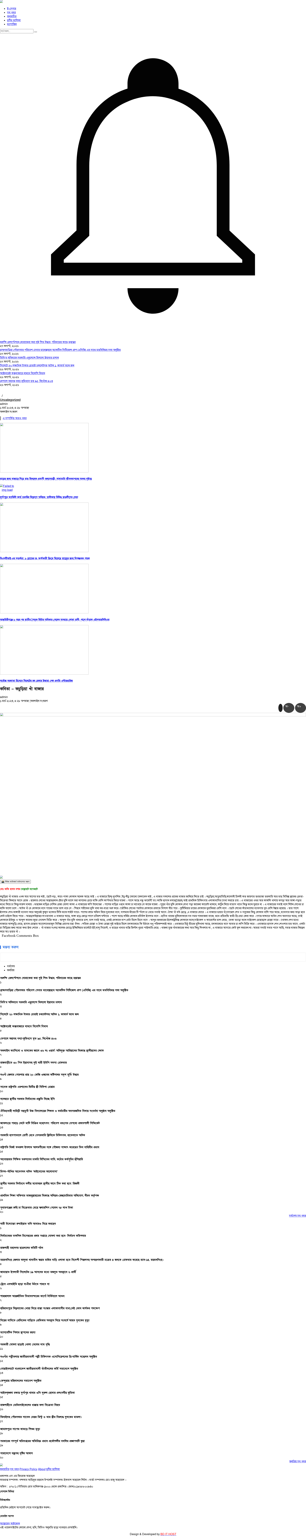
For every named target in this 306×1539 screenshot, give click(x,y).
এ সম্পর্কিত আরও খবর (15, 418)
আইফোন (15, 1524)
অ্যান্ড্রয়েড (5, 1524)
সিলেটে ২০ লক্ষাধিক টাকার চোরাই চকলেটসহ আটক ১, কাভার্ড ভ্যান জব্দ (37, 365)
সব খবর (11, 13)
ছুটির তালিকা (14, 20)
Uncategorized (10, 400)
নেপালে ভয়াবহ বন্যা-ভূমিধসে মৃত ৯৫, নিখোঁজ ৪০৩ (26, 381)
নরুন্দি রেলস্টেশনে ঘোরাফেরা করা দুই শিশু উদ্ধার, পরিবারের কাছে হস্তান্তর (38, 342)
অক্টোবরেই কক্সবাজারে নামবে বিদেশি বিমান (22, 373)
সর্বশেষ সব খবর (297, 1216)
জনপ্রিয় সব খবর (297, 1461)
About (42, 1469)
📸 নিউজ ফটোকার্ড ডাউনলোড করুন (15, 881)
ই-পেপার (11, 9)
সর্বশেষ (11, 966)
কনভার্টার (11, 16)
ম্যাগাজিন (12, 24)
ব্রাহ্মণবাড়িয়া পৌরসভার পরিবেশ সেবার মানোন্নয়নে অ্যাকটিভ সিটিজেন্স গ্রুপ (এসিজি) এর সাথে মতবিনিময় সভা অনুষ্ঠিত (60, 350)
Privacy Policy (28, 1469)
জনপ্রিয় (10, 970)
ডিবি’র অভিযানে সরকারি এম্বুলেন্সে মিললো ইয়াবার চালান (29, 358)
